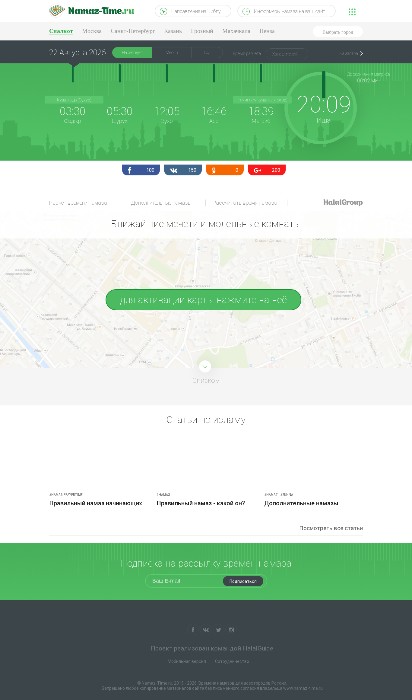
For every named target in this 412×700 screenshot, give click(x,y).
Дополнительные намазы (161, 203)
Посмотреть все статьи (331, 528)
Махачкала (236, 30)
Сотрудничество (232, 661)
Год (207, 52)
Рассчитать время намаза (245, 203)
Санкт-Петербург (133, 30)
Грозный (202, 30)
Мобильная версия (187, 661)
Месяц (172, 52)
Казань (173, 30)
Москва (92, 30)
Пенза (267, 30)
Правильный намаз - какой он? (201, 503)
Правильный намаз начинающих (95, 503)
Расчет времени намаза (78, 203)
